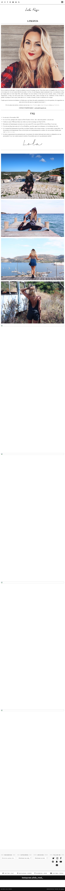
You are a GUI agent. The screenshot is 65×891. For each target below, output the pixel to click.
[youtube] (13, 2)
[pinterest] (10, 2)
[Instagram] (3, 883)
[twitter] (2, 2)
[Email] (57, 865)
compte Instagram (44, 105)
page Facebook (55, 105)
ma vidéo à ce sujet (10, 132)
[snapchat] (16, 2)
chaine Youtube (33, 105)
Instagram (25, 873)
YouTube (57, 873)
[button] (63, 2)
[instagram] (5, 2)
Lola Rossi (32, 9)
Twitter (9, 873)
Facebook (41, 873)
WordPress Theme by (55, 889)
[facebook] (7, 2)
